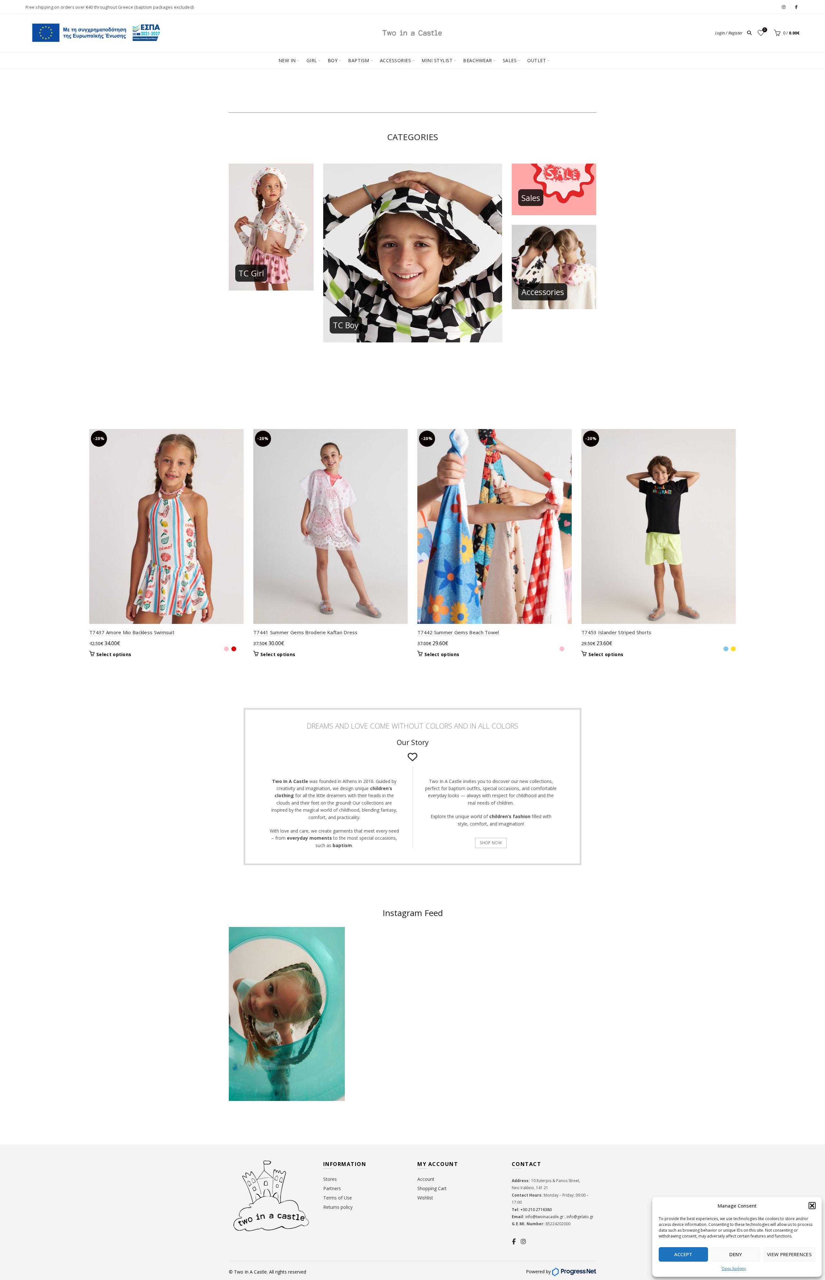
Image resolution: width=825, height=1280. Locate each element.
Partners (332, 1188)
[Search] (749, 33)
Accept (683, 1254)
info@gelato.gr (580, 1216)
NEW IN (287, 60)
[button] (812, 1205)
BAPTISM (358, 60)
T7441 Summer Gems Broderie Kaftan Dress (305, 632)
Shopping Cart (432, 1188)
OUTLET (536, 60)
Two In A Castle (250, 1272)
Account (425, 1179)
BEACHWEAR (477, 60)
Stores (330, 1179)
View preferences (789, 1254)
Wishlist (765, 30)
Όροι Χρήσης (734, 1268)
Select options (113, 654)
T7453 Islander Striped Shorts (616, 632)
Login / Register (728, 33)
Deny (735, 1254)
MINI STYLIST (437, 60)
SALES (510, 60)
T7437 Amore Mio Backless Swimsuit (131, 632)
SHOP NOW (490, 842)
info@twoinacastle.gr (545, 1216)
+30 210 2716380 (535, 1209)
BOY (333, 60)
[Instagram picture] (382, 958)
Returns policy (338, 1207)
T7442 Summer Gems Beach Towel (458, 632)
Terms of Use (337, 1198)
